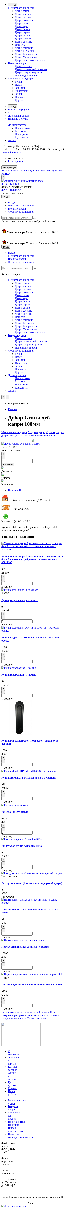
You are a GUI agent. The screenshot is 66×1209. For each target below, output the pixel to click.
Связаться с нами (45, 435)
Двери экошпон (24, 20)
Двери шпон (22, 23)
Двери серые (22, 32)
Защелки (20, 87)
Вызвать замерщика (12, 193)
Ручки (18, 81)
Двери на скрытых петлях (30, 60)
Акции (12, 140)
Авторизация (15, 158)
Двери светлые (23, 41)
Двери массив (23, 13)
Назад (12, 4)
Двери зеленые (23, 38)
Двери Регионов (24, 50)
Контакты (41, 1018)
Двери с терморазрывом (29, 72)
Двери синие (22, 35)
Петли (18, 84)
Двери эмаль (22, 10)
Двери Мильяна (24, 47)
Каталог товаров (12, 1068)
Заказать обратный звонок (16, 186)
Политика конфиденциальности (20, 1136)
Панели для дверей (26, 75)
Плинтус (20, 44)
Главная (12, 409)
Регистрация (15, 161)
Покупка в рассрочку (22, 435)
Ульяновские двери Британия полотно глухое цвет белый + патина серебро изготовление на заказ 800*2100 (32, 559)
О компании (14, 1053)
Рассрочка (21, 131)
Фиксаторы (21, 90)
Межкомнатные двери (21, 7)
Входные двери (17, 63)
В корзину (8, 464)
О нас (11, 112)
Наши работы (23, 134)
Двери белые (22, 29)
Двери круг (21, 26)
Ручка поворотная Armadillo (18, 674)
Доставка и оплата (18, 115)
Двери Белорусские (26, 53)
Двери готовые (23, 66)
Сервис (12, 1088)
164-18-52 (11, 190)
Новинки (13, 1124)
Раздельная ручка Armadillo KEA (21, 845)
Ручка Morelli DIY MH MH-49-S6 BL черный (28, 777)
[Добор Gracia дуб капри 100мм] (20, 443)
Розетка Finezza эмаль (14, 811)
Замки (18, 93)
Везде (11, 202)
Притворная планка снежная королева (25, 946)
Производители (17, 1121)
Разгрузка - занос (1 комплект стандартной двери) (31, 883)
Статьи (31, 1018)
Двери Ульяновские (26, 57)
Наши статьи (22, 127)
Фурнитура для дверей (21, 78)
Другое (19, 100)
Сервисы (44, 1012)
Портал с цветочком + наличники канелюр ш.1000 (32, 984)
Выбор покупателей (15, 1129)
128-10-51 (11, 183)
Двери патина (23, 17)
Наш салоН (14, 490)
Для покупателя (17, 124)
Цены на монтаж (18, 118)
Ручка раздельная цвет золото (19, 600)
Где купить (21, 137)
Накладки (20, 97)
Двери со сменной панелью (31, 69)
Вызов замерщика (18, 109)
